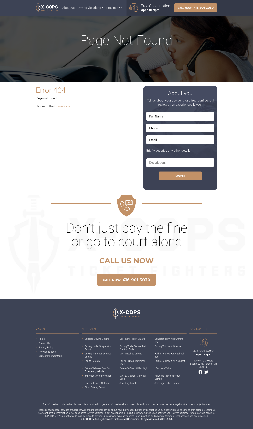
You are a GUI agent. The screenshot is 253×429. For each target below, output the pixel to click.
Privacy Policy (46, 347)
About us (68, 8)
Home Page (62, 106)
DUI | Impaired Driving (130, 353)
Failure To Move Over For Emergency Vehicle (97, 370)
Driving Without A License (167, 346)
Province (112, 8)
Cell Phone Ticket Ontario (132, 338)
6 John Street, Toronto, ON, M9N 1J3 (203, 365)
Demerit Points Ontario (50, 355)
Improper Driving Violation (98, 375)
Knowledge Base (47, 351)
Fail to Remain (92, 360)
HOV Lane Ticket (162, 368)
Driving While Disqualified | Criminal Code (133, 348)
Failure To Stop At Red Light (133, 368)
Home (42, 338)
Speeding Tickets (128, 382)
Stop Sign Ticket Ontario (167, 382)
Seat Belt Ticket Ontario (97, 382)
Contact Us (44, 343)
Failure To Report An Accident (169, 360)
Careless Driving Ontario (97, 338)
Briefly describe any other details (168, 150)
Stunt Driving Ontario (95, 387)
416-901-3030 (196, 8)
